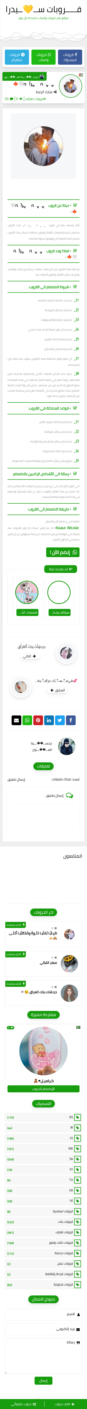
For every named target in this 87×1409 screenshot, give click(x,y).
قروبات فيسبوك (70, 57)
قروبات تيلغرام (15, 57)
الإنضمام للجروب (43, 1089)
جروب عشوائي (21, 1404)
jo (40, 1138)
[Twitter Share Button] (60, 720)
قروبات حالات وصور (40, 1243)
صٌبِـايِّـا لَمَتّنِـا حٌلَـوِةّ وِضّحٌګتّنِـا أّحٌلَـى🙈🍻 (33, 935)
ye (40, 1201)
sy (40, 1169)
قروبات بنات (40, 1222)
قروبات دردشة (40, 1253)
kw (40, 1148)
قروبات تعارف (40, 1232)
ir (40, 1127)
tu (40, 1180)
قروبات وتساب (42, 57)
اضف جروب (62, 1404)
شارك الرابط (44, 92)
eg (40, 1117)
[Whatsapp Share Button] (27, 720)
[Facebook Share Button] (71, 720)
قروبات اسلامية (40, 1211)
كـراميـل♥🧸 (43, 1080)
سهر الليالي (48, 962)
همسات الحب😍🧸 (26, 612)
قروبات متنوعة (40, 1284)
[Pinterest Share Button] (49, 720)
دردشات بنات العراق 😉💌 (38, 992)
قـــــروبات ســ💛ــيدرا (43, 9)
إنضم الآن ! (60, 552)
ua (40, 1190)
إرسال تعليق (16, 779)
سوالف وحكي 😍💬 (59, 612)
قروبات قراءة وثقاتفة (40, 1274)
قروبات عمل (40, 1263)
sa (40, 1159)
